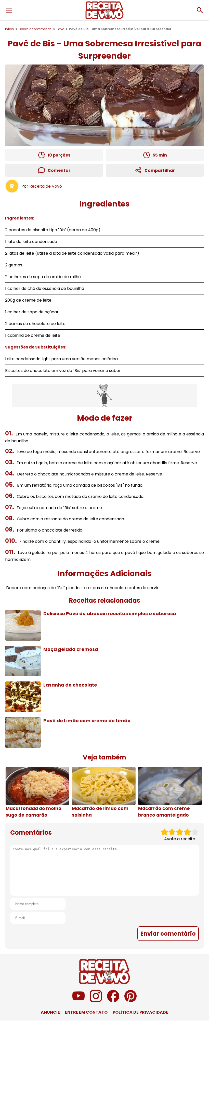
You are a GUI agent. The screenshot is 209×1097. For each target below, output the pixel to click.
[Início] (104, 10)
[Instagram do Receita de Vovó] (96, 1001)
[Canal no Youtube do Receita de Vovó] (78, 1001)
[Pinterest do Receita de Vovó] (130, 1001)
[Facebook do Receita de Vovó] (113, 1001)
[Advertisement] (104, 395)
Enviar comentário (168, 934)
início (9, 29)
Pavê (60, 29)
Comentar (59, 170)
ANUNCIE (50, 1012)
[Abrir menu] (9, 10)
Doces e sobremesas (35, 29)
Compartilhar (160, 170)
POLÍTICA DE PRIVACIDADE (140, 1012)
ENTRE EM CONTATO (86, 1012)
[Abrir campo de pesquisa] (200, 10)
